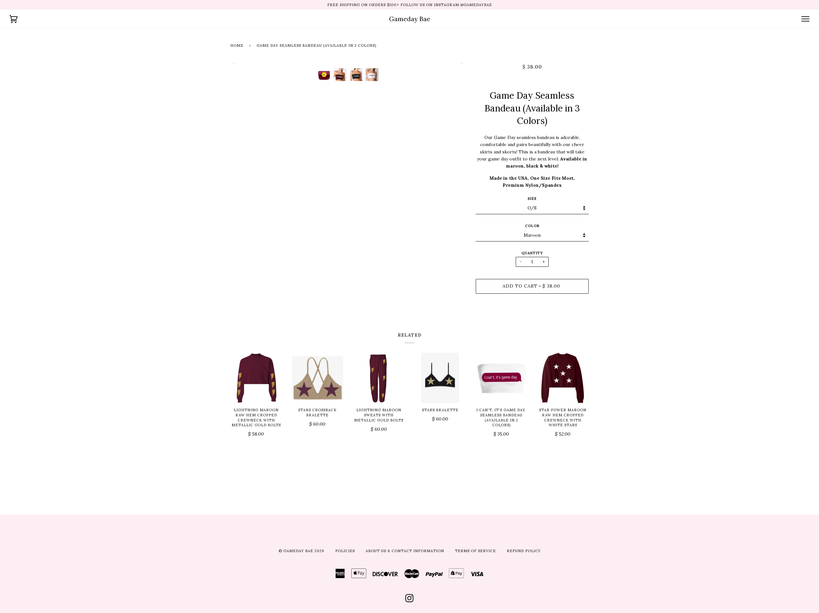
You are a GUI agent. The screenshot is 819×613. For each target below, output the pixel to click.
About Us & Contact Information (405, 551)
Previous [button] (241, 63)
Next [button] (454, 63)
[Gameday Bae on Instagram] (409, 600)
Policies (345, 551)
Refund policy (524, 551)
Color (532, 226)
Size (532, 198)
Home (236, 45)
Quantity (532, 253)
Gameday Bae (409, 19)
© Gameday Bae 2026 (301, 551)
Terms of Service (475, 551)
